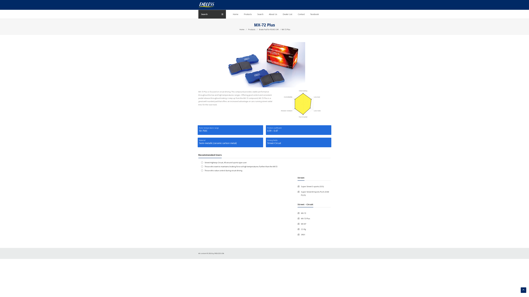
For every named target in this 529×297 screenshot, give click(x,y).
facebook (314, 14)
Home (235, 14)
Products (248, 14)
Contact (301, 14)
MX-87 (303, 224)
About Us (273, 14)
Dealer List (287, 14)
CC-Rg (303, 229)
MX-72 (303, 213)
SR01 (303, 234)
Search (260, 14)
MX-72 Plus (305, 218)
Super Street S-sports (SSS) (312, 186)
